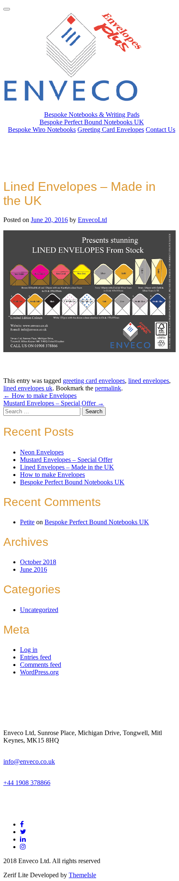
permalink (108, 388)
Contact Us (160, 129)
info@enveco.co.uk (29, 761)
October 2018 (38, 561)
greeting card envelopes (94, 380)
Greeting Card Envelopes (110, 129)
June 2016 (33, 569)
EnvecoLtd (92, 219)
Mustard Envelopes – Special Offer (53, 403)
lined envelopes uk (27, 388)
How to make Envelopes (40, 395)
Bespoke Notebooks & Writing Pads (91, 114)
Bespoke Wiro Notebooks (42, 129)
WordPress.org (39, 672)
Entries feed (35, 657)
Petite (27, 522)
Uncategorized (39, 609)
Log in (28, 649)
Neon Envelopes (42, 452)
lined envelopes (148, 380)
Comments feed (40, 664)
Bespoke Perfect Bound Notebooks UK (92, 122)
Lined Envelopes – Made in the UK (67, 467)
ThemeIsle (82, 875)
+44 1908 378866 (26, 782)
